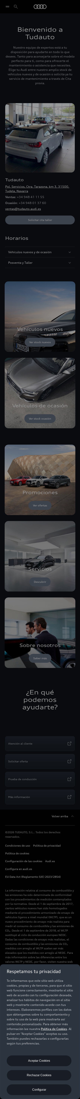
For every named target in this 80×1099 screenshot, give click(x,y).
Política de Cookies (54, 1029)
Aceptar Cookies (39, 1060)
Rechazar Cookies (39, 1075)
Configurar (39, 1089)
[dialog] (40, 1031)
